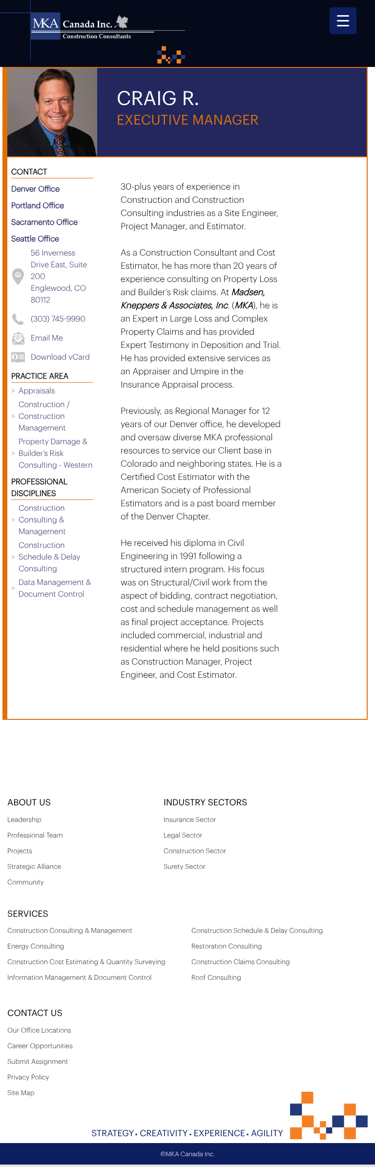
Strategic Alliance (34, 867)
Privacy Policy (28, 1077)
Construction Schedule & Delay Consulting (257, 931)
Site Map (20, 1093)
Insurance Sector (190, 820)
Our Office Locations (39, 1030)
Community (25, 882)
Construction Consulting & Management (69, 931)
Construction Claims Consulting (240, 962)
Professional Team (35, 835)
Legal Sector (183, 835)
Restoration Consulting (226, 946)
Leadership (24, 820)
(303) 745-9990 (58, 319)
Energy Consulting (35, 946)
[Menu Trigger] (343, 20)
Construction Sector (195, 851)
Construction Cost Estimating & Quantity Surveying (86, 962)
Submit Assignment (37, 1062)
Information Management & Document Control (79, 977)
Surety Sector (185, 867)
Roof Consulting (216, 977)
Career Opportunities (40, 1046)
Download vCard (60, 357)
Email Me (47, 338)
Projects (19, 851)
